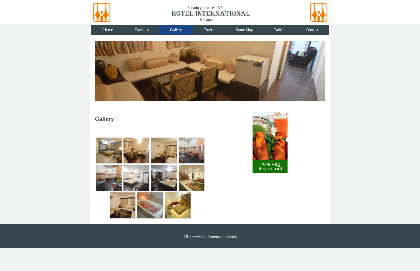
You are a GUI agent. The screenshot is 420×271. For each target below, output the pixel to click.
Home (108, 30)
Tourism (210, 30)
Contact (312, 30)
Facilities (142, 30)
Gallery (176, 30)
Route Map (244, 30)
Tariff (278, 30)
